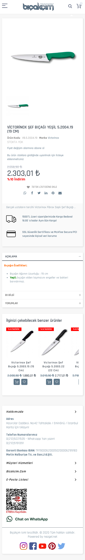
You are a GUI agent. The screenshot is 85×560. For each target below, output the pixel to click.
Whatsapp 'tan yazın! (41, 439)
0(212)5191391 (15, 443)
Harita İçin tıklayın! (17, 427)
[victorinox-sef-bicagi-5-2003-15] (21, 343)
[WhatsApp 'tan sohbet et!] (42, 518)
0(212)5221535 (15, 439)
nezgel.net (50, 537)
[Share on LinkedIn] (46, 193)
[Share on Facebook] (32, 193)
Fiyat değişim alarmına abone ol (25, 148)
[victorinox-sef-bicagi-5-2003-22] (53, 343)
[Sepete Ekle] (17, 382)
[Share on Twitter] (39, 193)
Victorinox (53, 138)
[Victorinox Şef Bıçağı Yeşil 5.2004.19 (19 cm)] (17, 106)
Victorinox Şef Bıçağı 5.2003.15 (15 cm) (21, 366)
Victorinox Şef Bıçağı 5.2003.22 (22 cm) (53, 366)
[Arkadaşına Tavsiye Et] (60, 193)
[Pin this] (53, 193)
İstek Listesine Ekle (44, 187)
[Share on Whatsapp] (25, 193)
